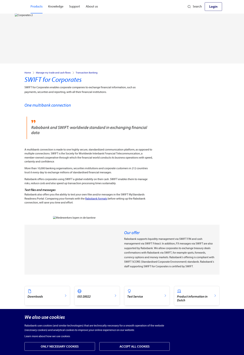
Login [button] (213, 7)
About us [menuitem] (92, 6)
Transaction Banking (87, 72)
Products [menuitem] (37, 6)
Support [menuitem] (74, 6)
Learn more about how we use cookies (47, 336)
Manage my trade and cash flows (53, 72)
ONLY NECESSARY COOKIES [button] (60, 346)
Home (27, 72)
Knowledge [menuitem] (55, 6)
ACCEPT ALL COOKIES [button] (134, 346)
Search (197, 6)
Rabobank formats (96, 198)
